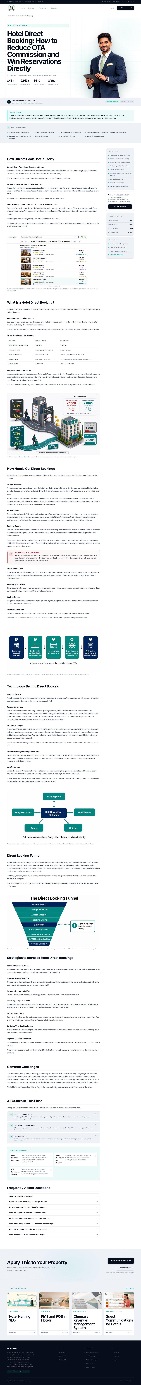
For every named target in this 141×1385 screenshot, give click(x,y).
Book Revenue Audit (125, 8)
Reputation (89, 1363)
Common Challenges (41, 136)
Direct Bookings (91, 1360)
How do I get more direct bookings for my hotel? (27, 1207)
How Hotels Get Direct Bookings (71, 132)
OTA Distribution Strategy (118, 247)
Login (112, 8)
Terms (132, 1381)
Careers (116, 1356)
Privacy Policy (124, 1381)
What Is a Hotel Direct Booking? (44, 132)
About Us (117, 1352)
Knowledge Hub (106, 1)
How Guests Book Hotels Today (19, 132)
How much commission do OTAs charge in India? (28, 1202)
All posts (129, 1288)
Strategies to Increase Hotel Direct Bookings (20, 137)
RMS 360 (62, 1352)
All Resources (125, 1268)
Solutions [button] (31, 8)
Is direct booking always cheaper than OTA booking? (29, 1218)
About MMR (116, 1)
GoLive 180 (62, 1360)
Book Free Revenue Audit (121, 1261)
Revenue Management (93, 1352)
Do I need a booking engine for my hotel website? (28, 1229)
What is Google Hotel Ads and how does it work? (27, 1213)
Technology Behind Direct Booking (97, 132)
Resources (15, 16)
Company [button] (54, 8)
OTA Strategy (90, 1356)
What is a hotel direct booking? (21, 1196)
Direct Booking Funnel (119, 132)
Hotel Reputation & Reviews (118, 251)
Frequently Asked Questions (95, 136)
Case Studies (90, 1367)
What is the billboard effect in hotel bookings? (27, 1235)
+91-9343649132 (129, 1)
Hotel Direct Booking (116, 254)
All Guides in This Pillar (68, 136)
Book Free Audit (120, 206)
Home (23, 8)
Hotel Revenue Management (119, 244)
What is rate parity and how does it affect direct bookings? (31, 1224)
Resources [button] (42, 8)
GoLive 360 (62, 1356)
